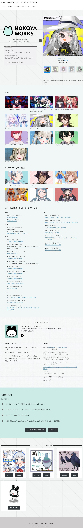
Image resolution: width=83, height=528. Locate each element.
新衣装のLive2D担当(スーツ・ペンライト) (18, 233)
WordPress (50, 525)
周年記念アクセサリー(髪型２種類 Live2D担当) (58, 217)
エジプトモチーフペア (35, 185)
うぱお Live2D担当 (12, 288)
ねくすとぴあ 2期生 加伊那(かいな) (64, 144)
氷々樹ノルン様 (9, 128)
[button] (40, 40)
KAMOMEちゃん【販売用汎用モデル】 (14, 185)
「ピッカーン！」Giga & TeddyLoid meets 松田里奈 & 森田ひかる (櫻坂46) (41, 110)
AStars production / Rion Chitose (63, 128)
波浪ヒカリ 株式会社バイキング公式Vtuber (66, 109)
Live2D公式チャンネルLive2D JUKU (57, 347)
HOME (4, 6)
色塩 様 (66, 60)
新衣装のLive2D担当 (12, 253)
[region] (63, 45)
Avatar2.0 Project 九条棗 (11, 161)
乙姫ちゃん (32, 201)
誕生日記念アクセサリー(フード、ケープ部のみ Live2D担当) (61, 222)
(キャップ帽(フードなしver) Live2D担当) (55, 227)
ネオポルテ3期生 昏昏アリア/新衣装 (14, 144)
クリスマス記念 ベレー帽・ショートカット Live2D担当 (21, 297)
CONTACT (34, 6)
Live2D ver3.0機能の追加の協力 (15, 241)
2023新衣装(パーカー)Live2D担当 (15, 283)
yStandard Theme (34, 525)
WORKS (10, 6)
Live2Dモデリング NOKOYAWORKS (19, 2)
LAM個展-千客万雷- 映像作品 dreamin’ (15, 109)
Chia (56, 185)
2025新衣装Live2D (12, 221)
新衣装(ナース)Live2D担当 (52, 232)
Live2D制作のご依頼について (21, 6)
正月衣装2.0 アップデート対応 (53, 245)
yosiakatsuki (41, 525)
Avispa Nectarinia (9, 201)
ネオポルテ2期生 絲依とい (36, 144)
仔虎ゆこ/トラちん (63, 58)
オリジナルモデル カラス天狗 (62, 201)
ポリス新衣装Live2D (12, 217)
